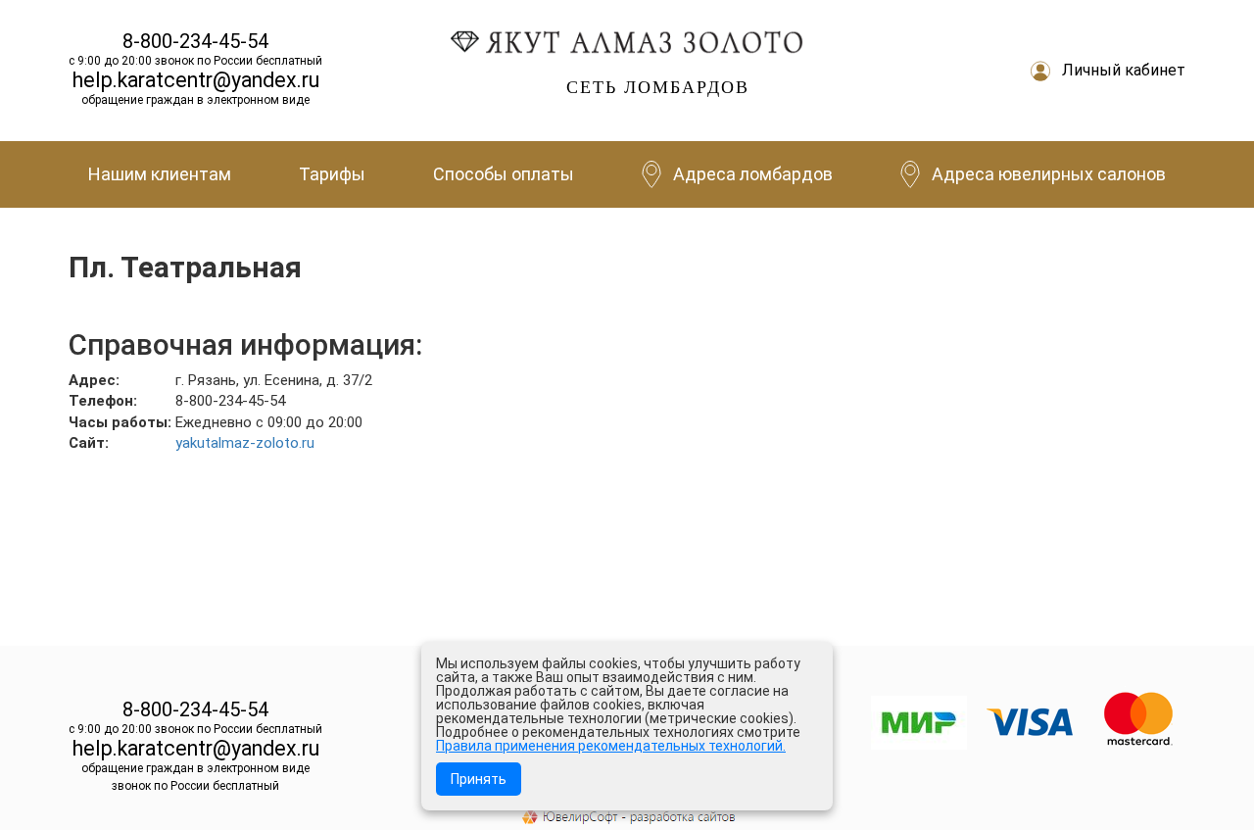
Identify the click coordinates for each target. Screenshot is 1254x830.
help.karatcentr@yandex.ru (195, 80)
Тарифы (332, 174)
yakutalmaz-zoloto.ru (244, 443)
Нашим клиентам (159, 174)
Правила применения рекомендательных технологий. (611, 746)
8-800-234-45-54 (195, 41)
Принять (478, 779)
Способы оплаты (503, 174)
